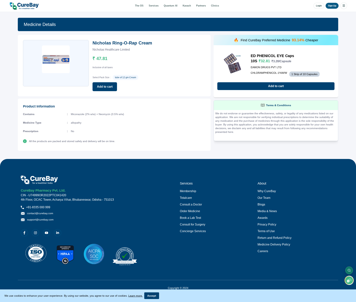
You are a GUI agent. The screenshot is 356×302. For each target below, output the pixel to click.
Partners (201, 5)
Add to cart (105, 86)
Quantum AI (170, 5)
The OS (139, 5)
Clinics (215, 5)
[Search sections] (349, 270)
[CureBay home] (24, 5)
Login (319, 5)
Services (154, 5)
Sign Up (332, 5)
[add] (349, 280)
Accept (151, 295)
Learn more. (135, 295)
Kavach (187, 5)
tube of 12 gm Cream (125, 77)
